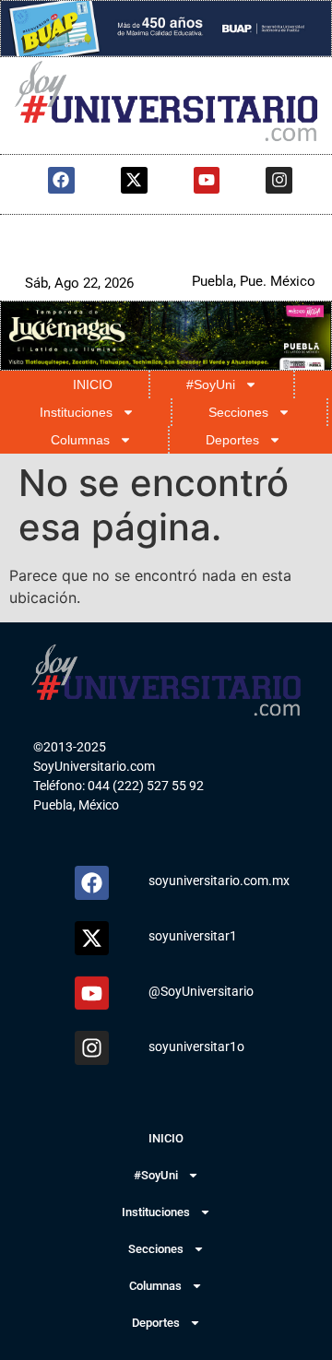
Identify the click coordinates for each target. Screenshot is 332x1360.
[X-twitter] (134, 180)
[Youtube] (207, 180)
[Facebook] (61, 180)
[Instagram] (279, 180)
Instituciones (76, 412)
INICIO (93, 384)
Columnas (80, 439)
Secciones (238, 412)
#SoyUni (210, 384)
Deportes (232, 439)
